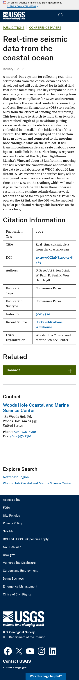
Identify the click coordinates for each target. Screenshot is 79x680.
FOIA (6, 507)
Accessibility (12, 500)
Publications (13, 27)
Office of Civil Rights (17, 594)
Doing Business (13, 578)
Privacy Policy (12, 523)
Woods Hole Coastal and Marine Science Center (37, 483)
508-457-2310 (20, 436)
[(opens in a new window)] (8, 650)
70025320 (43, 314)
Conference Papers (45, 27)
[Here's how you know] (39, 5)
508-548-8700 (25, 432)
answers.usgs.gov (15, 667)
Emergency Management (20, 586)
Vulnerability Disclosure (19, 563)
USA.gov (9, 555)
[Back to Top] (66, 667)
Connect (13, 370)
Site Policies (11, 515)
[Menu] (72, 16)
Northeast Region (16, 477)
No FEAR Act (12, 547)
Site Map (9, 531)
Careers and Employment (20, 570)
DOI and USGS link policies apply (26, 539)
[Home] (14, 19)
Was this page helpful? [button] (46, 676)
